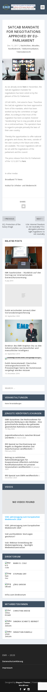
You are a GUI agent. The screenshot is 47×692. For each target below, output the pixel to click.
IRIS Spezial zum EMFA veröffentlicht (21, 475)
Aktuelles (35, 45)
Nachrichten (25, 45)
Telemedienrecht (23, 52)
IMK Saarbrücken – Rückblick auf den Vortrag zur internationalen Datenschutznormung (23, 275)
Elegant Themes (23, 682)
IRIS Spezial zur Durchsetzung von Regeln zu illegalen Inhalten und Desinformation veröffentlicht (20, 446)
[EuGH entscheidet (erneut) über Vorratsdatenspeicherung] (23, 295)
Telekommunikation (30, 48)
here (25, 87)
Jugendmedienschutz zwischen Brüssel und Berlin (22, 436)
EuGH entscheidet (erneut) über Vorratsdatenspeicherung (20, 311)
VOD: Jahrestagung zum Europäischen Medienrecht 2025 (22, 526)
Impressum (7, 668)
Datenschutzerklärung (12, 661)
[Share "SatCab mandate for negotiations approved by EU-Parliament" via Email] (23, 206)
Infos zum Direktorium (15, 594)
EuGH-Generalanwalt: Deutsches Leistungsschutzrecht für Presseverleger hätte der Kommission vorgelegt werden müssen (23, 367)
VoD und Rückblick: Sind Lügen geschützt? (19, 535)
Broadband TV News (13, 179)
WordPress (23, 685)
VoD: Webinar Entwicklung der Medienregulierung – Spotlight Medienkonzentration (19, 545)
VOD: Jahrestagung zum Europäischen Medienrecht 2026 (22, 518)
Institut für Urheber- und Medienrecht (20, 185)
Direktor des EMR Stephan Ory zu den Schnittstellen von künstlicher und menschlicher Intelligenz (23, 348)
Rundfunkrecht (14, 48)
